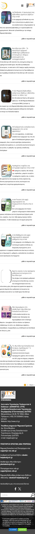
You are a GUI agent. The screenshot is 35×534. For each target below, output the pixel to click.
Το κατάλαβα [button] (13, 529)
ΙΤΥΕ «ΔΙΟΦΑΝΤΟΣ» (26, 504)
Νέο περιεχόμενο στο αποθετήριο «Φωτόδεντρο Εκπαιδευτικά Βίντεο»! (21, 309)
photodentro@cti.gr (7, 464)
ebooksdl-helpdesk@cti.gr (19, 478)
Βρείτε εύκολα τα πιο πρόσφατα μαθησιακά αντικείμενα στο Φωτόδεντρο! (23, 273)
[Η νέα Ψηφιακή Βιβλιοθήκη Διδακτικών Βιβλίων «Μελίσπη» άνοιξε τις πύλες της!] (6, 96)
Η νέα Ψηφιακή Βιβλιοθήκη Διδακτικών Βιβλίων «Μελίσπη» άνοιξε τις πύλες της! (23, 93)
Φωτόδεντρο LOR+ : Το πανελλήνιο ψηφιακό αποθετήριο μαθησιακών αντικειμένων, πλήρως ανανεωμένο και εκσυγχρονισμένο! (21, 53)
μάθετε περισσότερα (28, 39)
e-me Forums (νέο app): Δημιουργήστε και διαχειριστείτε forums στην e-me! (22, 203)
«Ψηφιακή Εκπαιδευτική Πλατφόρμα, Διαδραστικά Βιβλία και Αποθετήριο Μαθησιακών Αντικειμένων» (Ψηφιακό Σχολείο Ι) (17, 508)
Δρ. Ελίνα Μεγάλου (8, 428)
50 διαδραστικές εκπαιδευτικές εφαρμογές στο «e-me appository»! (23, 129)
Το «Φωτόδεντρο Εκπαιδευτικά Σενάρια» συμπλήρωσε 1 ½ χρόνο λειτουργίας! (23, 348)
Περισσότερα (22, 529)
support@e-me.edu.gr (8, 451)
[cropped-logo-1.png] (4, 2)
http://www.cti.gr (14, 421)
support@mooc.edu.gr (8, 471)
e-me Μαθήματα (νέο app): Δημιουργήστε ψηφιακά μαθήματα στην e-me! (21, 237)
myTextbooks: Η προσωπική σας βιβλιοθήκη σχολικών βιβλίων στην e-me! (23, 14)
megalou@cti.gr (12, 438)
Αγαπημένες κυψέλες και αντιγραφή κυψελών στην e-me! (23, 167)
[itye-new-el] (31, 4)
